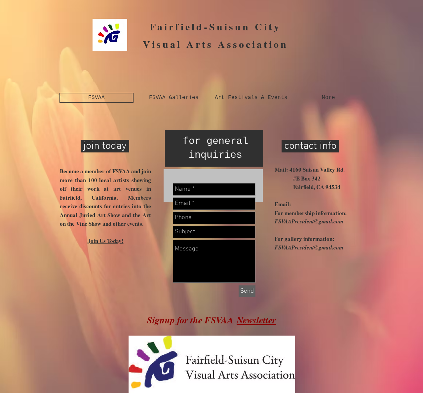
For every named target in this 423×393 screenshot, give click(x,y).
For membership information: (311, 213)
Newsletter (256, 319)
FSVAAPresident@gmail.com (309, 221)
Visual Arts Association (215, 44)
